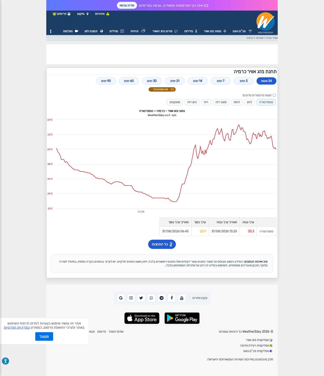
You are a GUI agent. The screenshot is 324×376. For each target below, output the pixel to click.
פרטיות (101, 331)
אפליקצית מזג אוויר (258, 340)
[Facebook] (172, 298)
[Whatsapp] (151, 298)
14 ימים (197, 81)
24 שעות (266, 81)
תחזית (134, 31)
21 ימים (174, 81)
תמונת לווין (91, 31)
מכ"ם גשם (239, 31)
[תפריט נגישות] (5, 361)
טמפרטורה (266, 102)
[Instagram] (131, 298)
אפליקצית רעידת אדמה (255, 345)
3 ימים (244, 81)
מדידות (188, 31)
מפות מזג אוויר (212, 31)
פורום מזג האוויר (162, 31)
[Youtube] (182, 298)
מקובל (44, 336)
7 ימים (220, 81)
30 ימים (152, 81)
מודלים (114, 31)
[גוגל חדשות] (121, 298)
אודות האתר (115, 331)
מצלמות (68, 31)
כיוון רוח (192, 102)
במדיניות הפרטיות (17, 327)
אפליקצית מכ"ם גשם (256, 351)
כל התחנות (160, 244)
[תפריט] (50, 31)
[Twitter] (141, 298)
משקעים (175, 102)
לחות (237, 102)
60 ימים (129, 81)
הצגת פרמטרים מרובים (257, 95)
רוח (206, 102)
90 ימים (106, 81)
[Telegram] (161, 298)
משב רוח (221, 102)
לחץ (249, 102)
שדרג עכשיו (127, 5)
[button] (82, 14)
